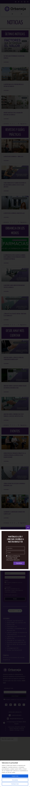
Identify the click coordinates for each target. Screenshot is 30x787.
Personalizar (15, 780)
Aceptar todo (15, 776)
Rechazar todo (15, 783)
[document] (15, 393)
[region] (15, 773)
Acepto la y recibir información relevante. (13, 558)
